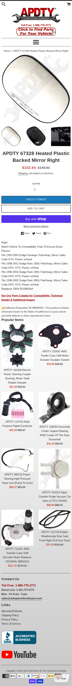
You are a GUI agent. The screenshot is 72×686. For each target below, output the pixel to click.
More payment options (36, 226)
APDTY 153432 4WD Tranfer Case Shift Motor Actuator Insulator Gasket (54, 355)
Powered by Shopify (56, 671)
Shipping (23, 173)
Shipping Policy (10, 615)
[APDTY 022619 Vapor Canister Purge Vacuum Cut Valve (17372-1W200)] (55, 468)
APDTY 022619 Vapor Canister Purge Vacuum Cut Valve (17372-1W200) (55, 496)
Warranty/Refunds (11, 611)
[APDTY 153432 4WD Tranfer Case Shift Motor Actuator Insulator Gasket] (55, 336)
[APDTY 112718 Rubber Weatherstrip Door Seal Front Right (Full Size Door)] (55, 519)
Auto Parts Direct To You (34, 671)
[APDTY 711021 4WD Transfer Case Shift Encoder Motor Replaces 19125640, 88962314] (17, 528)
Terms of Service (11, 623)
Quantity (36, 183)
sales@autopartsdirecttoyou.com (21, 598)
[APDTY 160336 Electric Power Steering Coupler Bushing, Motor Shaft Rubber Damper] (17, 345)
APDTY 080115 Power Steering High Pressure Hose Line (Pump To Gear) (17, 478)
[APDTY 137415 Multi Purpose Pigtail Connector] (17, 405)
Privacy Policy (9, 619)
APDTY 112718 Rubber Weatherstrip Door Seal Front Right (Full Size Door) (54, 536)
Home (7, 51)
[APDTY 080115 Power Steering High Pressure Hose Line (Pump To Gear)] (17, 460)
